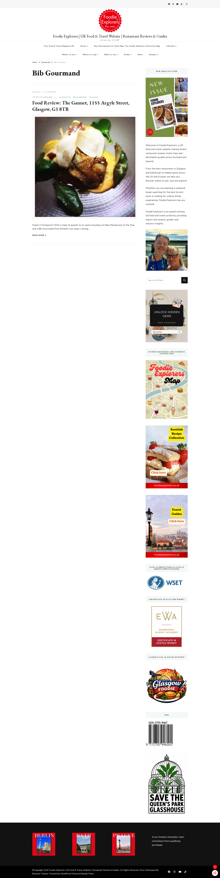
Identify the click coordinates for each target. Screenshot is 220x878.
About (83, 46)
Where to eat (68, 55)
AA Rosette (64, 97)
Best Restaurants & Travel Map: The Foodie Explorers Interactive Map (127, 46)
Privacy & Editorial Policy (82, 873)
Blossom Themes (40, 873)
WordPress (66, 873)
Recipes (152, 55)
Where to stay (89, 55)
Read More (38, 235)
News (140, 55)
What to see (110, 55)
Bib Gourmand (80, 97)
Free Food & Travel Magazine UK (59, 46)
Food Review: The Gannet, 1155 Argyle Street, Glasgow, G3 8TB (80, 105)
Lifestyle (170, 46)
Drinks (127, 55)
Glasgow (94, 97)
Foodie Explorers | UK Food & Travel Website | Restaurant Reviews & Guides (110, 36)
